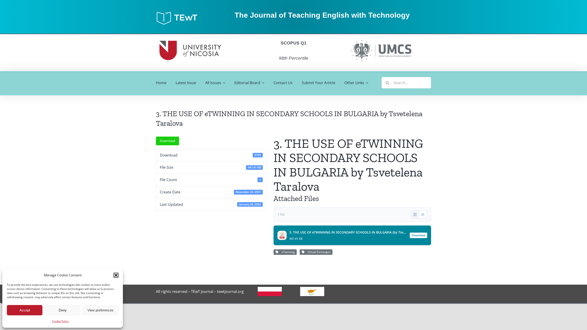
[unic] (190, 35)
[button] (116, 275)
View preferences (100, 310)
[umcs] (381, 38)
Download (167, 141)
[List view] (422, 214)
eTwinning (287, 252)
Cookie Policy (60, 321)
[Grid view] (415, 214)
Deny (63, 310)
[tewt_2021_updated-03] (179, 12)
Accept (24, 310)
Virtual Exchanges (318, 252)
